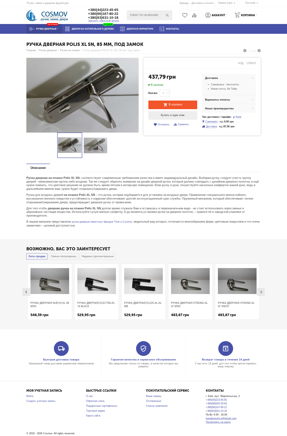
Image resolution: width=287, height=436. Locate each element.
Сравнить (183, 124)
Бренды (184, 3)
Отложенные (153, 400)
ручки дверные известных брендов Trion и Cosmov (102, 221)
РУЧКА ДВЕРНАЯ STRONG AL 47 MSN (189, 304)
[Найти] (167, 15)
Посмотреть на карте (218, 422)
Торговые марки (95, 410)
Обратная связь (95, 400)
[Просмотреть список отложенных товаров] (185, 17)
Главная (31, 50)
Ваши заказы (153, 396)
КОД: (241, 63)
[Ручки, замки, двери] (47, 14)
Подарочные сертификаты (101, 405)
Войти (29, 396)
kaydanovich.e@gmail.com (221, 418)
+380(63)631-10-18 (103, 18)
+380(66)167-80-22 (103, 14)
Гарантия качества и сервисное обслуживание (143, 359)
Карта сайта (93, 415)
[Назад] (244, 51)
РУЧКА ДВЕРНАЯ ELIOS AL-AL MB (143, 304)
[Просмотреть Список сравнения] (194, 17)
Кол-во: (153, 93)
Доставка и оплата (203, 3)
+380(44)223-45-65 (103, 10)
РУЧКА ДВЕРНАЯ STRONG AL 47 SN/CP (236, 304)
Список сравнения (157, 405)
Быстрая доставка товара (61, 359)
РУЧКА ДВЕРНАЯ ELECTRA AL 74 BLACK (96, 304)
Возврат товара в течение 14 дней (226, 359)
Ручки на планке (70, 50)
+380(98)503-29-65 (216, 403)
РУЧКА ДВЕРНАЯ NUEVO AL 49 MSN (49, 304)
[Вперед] (259, 51)
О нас (89, 396)
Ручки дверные (48, 50)
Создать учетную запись (41, 400)
